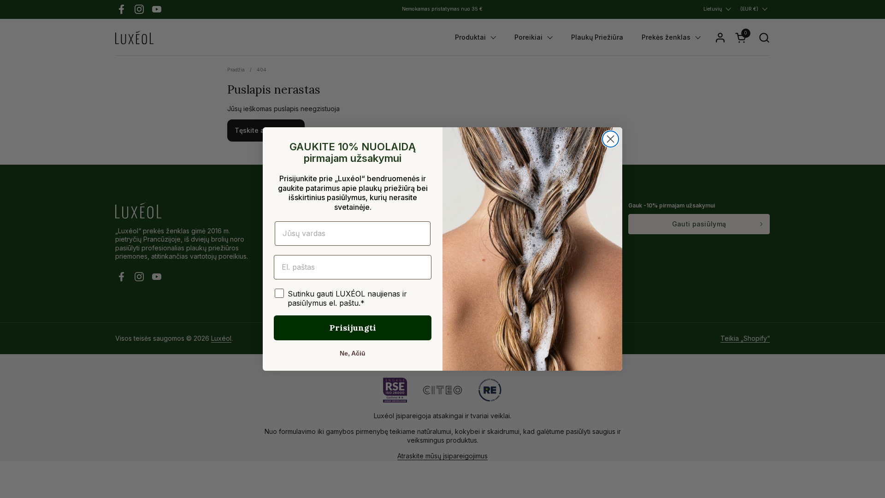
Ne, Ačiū (353, 353)
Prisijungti (353, 327)
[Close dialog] (610, 139)
